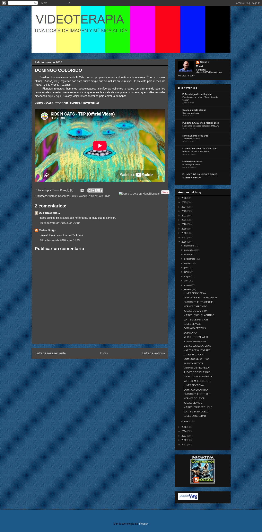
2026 (184, 198)
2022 (184, 215)
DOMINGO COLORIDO (196, 390)
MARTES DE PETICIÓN (196, 319)
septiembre (190, 259)
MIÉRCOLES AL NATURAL (197, 346)
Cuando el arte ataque (194, 110)
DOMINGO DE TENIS (195, 328)
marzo (187, 285)
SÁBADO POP (191, 333)
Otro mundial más (190, 113)
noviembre (189, 250)
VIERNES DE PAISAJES (196, 337)
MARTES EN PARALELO (196, 411)
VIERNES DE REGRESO (196, 367)
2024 (184, 207)
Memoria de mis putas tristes (195, 151)
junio (186, 272)
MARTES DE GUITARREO (197, 350)
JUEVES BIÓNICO (193, 403)
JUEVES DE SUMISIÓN (196, 311)
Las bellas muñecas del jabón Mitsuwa (200, 126)
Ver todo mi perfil (186, 75)
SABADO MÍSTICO (193, 363)
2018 (184, 233)
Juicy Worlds (79, 195)
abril (186, 280)
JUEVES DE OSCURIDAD (197, 372)
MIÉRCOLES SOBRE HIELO (198, 407)
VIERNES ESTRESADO (196, 306)
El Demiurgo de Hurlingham (197, 94)
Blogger (143, 523)
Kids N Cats (96, 195)
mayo (187, 276)
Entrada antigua (153, 353)
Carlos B (57, 190)
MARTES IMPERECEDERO (197, 381)
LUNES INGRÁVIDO (194, 354)
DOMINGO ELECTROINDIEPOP (200, 297)
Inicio (104, 353)
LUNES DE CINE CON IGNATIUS (199, 148)
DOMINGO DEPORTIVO (196, 359)
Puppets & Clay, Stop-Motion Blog (200, 123)
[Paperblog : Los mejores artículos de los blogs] (188, 499)
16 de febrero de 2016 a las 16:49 (60, 240)
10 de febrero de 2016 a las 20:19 (60, 222)
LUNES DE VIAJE (192, 324)
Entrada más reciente (50, 353)
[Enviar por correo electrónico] (89, 190)
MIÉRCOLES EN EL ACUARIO (199, 315)
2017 (184, 237)
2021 (184, 220)
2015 (184, 427)
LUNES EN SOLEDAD (195, 416)
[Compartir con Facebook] (101, 190)
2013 (184, 436)
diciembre (189, 245)
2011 (184, 444)
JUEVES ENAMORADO (196, 341)
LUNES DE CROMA (194, 385)
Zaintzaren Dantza (191, 139)
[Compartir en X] (97, 190)
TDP (107, 195)
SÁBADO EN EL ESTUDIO (197, 394)
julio (186, 267)
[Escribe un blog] (93, 190)
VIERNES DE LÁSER (194, 398)
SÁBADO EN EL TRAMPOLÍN (198, 302)
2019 (184, 228)
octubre (188, 254)
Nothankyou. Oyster (191, 164)
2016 (184, 242)
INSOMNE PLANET (192, 161)
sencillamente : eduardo (195, 135)
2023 (184, 211)
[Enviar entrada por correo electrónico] (82, 190)
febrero (188, 289)
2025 (184, 202)
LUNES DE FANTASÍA (195, 293)
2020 (184, 224)
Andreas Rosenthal (58, 195)
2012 (184, 440)
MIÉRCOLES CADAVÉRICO (198, 376)
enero (187, 421)
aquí (50, 95)
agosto (188, 263)
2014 (184, 431)
